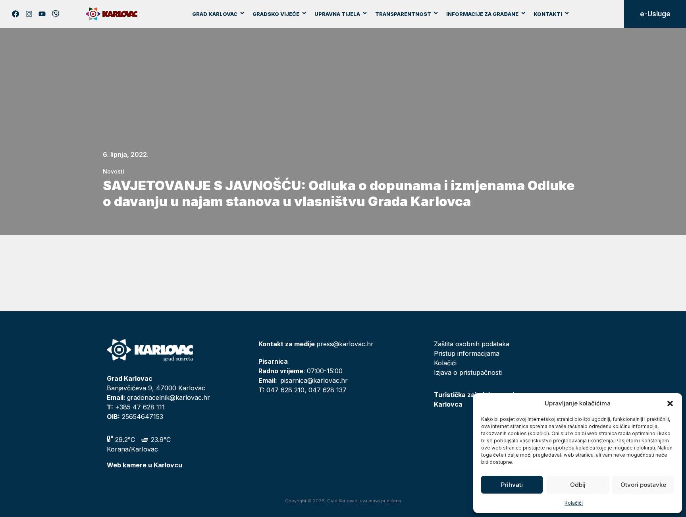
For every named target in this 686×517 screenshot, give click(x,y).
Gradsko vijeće (275, 14)
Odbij (578, 484)
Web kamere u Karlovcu (144, 465)
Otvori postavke (643, 484)
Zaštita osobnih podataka (471, 344)
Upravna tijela (337, 14)
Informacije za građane (482, 14)
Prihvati (512, 484)
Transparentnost (403, 14)
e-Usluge (655, 14)
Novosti (113, 171)
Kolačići (574, 503)
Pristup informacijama (466, 353)
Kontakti (548, 14)
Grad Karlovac (214, 14)
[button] (670, 403)
